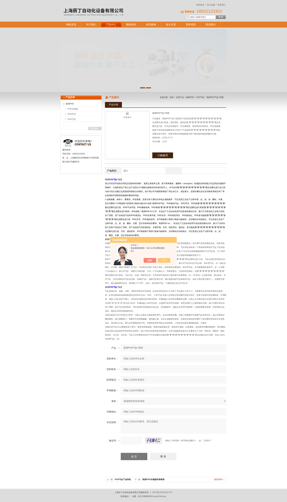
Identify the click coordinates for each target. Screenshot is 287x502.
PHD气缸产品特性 (123, 479)
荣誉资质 (191, 24)
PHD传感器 (73, 109)
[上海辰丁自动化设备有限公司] (108, 7)
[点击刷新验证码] (153, 440)
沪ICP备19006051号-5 (162, 492)
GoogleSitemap (159, 496)
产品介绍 (113, 104)
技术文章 (171, 24)
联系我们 (222, 5)
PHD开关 (72, 114)
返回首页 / (201, 5)
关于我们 (91, 24)
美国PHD (70, 104)
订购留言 (162, 155)
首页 (172, 97)
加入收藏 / (211, 5)
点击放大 (127, 117)
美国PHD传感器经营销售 (153, 479)
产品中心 (111, 24)
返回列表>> (219, 479)
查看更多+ (94, 128)
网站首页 (71, 24)
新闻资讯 (131, 24)
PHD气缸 (72, 119)
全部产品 (180, 97)
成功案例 (151, 24)
